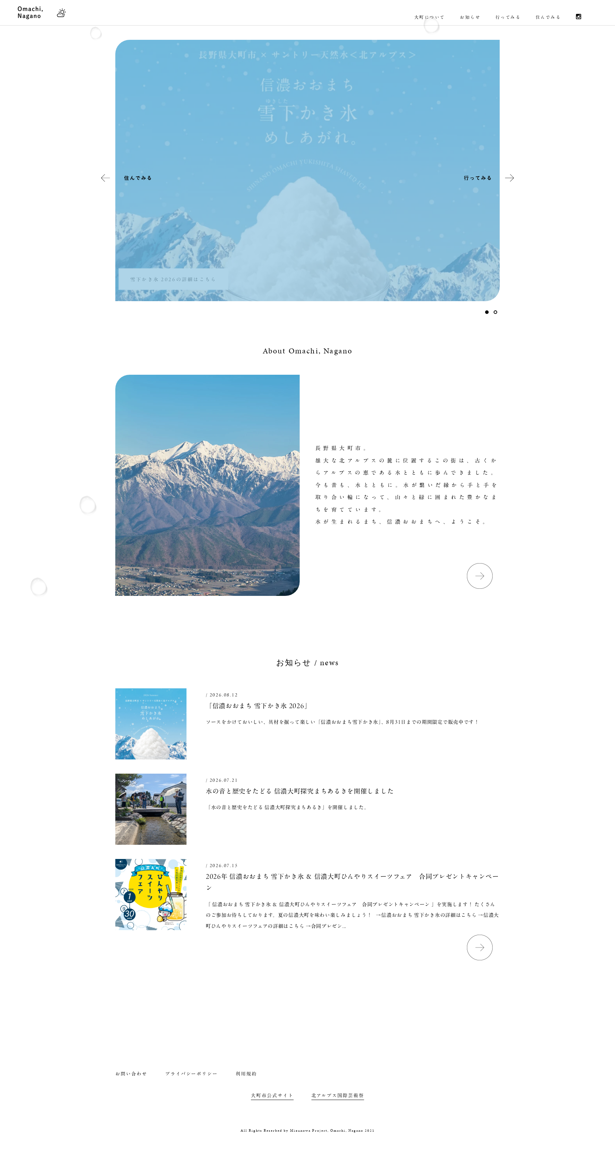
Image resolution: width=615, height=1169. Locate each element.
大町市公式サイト (272, 1095)
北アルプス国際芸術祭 (337, 1095)
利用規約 (246, 1074)
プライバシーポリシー (191, 1074)
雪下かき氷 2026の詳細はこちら (173, 279)
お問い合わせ (131, 1074)
